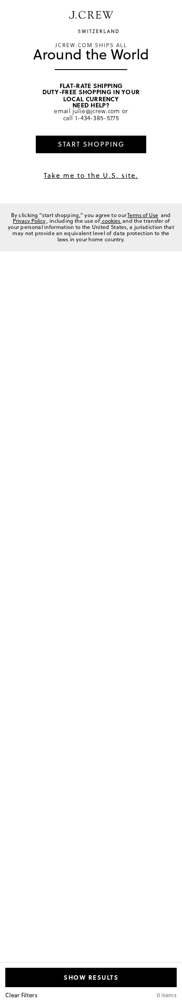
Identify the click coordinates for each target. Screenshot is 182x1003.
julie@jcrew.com (96, 110)
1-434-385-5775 (97, 117)
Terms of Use (142, 215)
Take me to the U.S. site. (91, 175)
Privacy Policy (29, 221)
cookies (111, 221)
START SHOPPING (91, 144)
